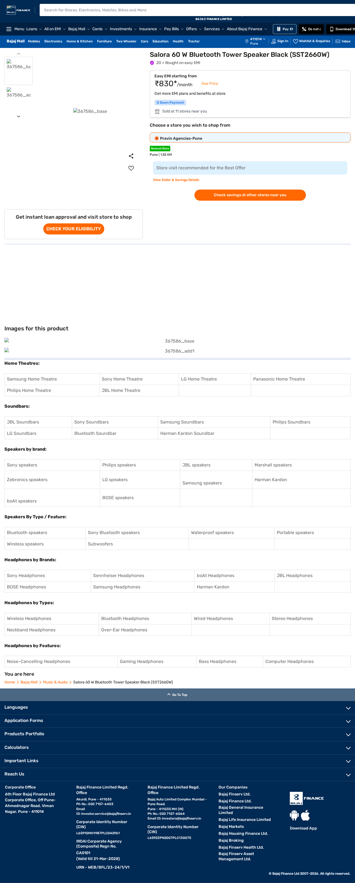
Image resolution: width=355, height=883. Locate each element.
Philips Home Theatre (29, 390)
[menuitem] (258, 41)
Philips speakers (119, 465)
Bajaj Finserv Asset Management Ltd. (236, 856)
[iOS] (305, 815)
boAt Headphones (215, 575)
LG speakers (115, 479)
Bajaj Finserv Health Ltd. (241, 847)
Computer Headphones (289, 661)
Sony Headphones (26, 575)
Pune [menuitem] (254, 43)
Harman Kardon (271, 479)
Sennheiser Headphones (118, 575)
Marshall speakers (273, 465)
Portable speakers (295, 532)
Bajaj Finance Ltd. (235, 801)
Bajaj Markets (231, 826)
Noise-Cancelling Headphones (38, 661)
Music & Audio (55, 682)
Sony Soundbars (91, 422)
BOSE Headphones (26, 586)
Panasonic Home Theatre (279, 379)
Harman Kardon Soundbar (187, 433)
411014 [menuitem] (256, 39)
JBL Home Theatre (121, 390)
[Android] (294, 815)
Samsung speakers (202, 483)
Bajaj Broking (231, 840)
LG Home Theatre (199, 379)
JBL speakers (196, 465)
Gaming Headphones (141, 661)
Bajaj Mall (29, 682)
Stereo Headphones (292, 618)
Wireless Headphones (29, 618)
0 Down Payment (170, 102)
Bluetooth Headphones (125, 618)
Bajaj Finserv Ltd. (235, 794)
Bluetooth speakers (27, 532)
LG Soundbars (21, 433)
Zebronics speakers (27, 479)
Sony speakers (22, 465)
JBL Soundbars (23, 422)
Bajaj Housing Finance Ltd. (243, 833)
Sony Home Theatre (122, 379)
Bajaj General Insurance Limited (241, 810)
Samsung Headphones (116, 586)
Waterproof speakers (212, 532)
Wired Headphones (213, 618)
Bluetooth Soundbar (95, 433)
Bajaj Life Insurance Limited (245, 819)
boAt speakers (22, 501)
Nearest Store (160, 148)
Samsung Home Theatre (32, 379)
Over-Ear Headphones (124, 629)
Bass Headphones (217, 661)
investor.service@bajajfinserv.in (106, 814)
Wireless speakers (25, 544)
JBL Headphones (295, 575)
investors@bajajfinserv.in (181, 818)
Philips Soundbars (291, 422)
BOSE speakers (118, 497)
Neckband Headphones (31, 629)
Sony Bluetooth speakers (114, 532)
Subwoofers (100, 544)
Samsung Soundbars (182, 422)
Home (9, 682)
